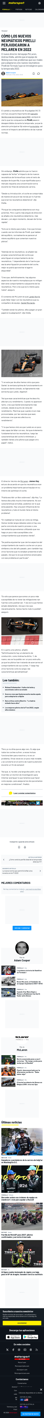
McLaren (24, 481)
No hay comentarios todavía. (22, 890)
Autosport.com (22, 1370)
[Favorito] (33, 73)
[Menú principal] (4, 3)
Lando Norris (34, 296)
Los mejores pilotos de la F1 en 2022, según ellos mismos (22, 708)
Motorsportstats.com (22, 1373)
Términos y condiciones (14, 1407)
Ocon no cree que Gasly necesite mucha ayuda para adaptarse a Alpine (23, 695)
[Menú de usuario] (39, 3)
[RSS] (36, 1349)
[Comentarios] (39, 73)
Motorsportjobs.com (22, 1366)
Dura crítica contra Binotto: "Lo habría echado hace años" (20, 702)
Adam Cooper (11, 72)
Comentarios (22, 1383)
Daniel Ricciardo (28, 303)
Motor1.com (22, 1362)
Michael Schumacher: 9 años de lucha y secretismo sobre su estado (20, 688)
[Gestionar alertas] (25, 847)
